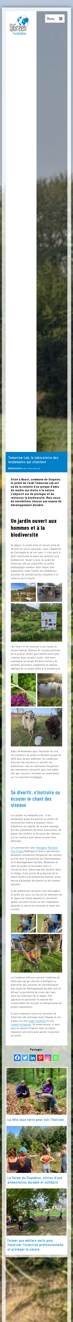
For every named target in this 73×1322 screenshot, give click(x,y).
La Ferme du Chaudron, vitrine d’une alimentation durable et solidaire (34, 1179)
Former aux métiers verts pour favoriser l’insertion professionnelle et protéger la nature (35, 1244)
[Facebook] (17, 1057)
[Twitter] (25, 1057)
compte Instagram (21, 1024)
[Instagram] (48, 1057)
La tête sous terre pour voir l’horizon (35, 1119)
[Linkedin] (32, 1057)
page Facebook (37, 1020)
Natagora (41, 847)
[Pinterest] (40, 1057)
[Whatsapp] (55, 1057)
